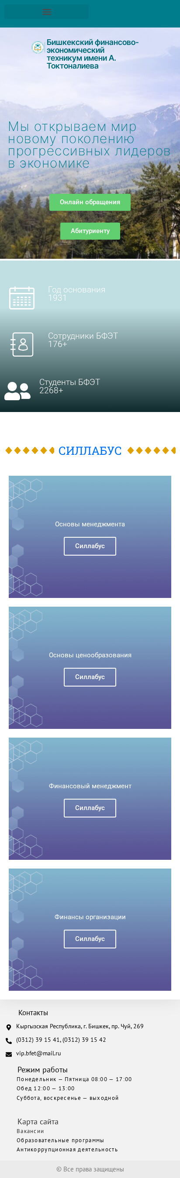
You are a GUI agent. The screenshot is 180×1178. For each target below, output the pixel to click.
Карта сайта (38, 1121)
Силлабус (90, 546)
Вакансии (30, 1131)
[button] (46, 11)
